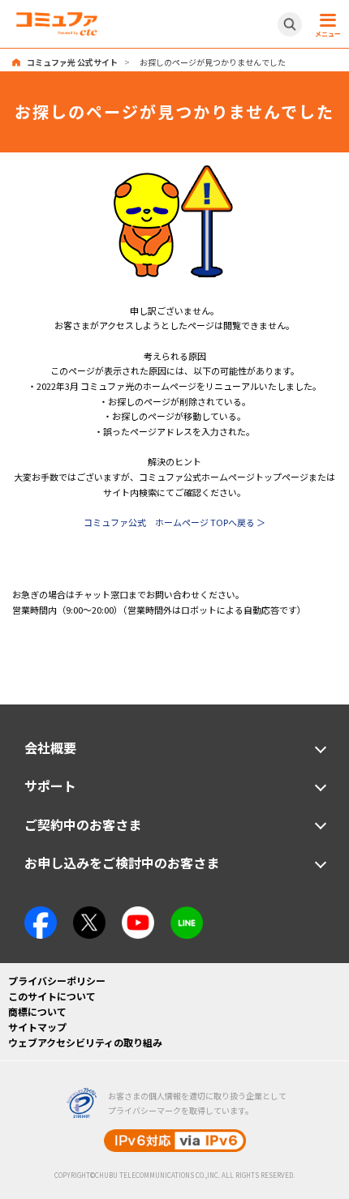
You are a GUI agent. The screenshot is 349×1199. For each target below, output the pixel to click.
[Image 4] (138, 913)
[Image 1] (174, 171)
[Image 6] (186, 913)
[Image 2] (89, 913)
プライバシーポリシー (57, 980)
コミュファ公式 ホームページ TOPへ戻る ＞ (174, 522)
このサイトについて (52, 996)
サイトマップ (37, 1027)
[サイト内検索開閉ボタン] (290, 24)
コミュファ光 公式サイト (72, 62)
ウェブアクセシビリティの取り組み (85, 1042)
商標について (37, 1011)
